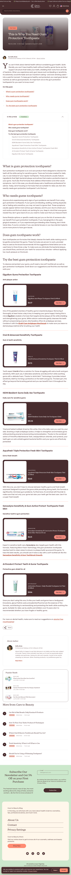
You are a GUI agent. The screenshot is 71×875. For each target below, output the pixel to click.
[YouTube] (38, 853)
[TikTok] (43, 853)
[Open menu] (3, 6)
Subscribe (52, 790)
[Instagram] (32, 853)
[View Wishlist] (50, 6)
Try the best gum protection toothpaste (21, 106)
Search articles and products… (12, 11)
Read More (18, 661)
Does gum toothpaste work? (17, 101)
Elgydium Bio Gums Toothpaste (22, 154)
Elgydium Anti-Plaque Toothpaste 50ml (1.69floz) (44, 298)
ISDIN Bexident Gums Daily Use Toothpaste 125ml (44, 417)
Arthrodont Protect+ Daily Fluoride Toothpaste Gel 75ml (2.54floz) (46, 587)
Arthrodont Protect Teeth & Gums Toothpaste (27, 151)
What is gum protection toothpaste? (20, 92)
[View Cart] (57, 6)
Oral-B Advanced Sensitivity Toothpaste (25, 140)
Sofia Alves (18, 646)
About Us (13, 820)
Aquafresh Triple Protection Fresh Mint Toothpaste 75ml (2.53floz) (46, 473)
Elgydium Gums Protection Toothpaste (25, 137)
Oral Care (13, 28)
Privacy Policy (32, 871)
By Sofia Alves (12, 57)
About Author (41, 58)
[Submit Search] (67, 11)
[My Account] (54, 6)
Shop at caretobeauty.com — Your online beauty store (23, 1)
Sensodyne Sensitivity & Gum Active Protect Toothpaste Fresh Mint (35, 148)
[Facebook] (27, 853)
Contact (12, 825)
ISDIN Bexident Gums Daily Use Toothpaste (26, 143)
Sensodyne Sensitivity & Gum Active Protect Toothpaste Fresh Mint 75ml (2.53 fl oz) (46, 532)
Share (10, 628)
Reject (55, 870)
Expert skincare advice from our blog (53, 1)
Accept (63, 870)
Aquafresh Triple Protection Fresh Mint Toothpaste (29, 145)
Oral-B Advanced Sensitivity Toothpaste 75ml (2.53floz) (46, 359)
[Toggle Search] (6, 6)
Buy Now (59, 303)
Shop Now (17, 846)
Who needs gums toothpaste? (17, 96)
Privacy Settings (17, 830)
